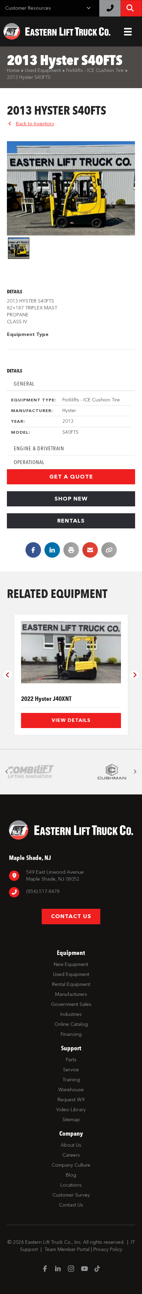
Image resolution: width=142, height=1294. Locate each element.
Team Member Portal (67, 1249)
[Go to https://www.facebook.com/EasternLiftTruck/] (45, 1269)
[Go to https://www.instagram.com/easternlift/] (71, 1269)
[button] (71, 476)
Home (13, 70)
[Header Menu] (128, 31)
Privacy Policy (107, 1249)
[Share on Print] (71, 550)
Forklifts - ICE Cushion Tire (95, 70)
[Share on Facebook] (33, 550)
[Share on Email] (90, 550)
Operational (29, 462)
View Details (71, 720)
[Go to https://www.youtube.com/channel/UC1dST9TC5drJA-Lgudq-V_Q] (84, 1269)
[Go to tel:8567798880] (71, 892)
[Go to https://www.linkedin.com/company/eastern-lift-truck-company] (58, 1269)
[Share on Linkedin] (52, 550)
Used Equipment (43, 70)
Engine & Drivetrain (39, 448)
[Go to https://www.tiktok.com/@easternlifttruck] (97, 1269)
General (24, 383)
